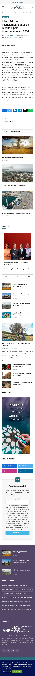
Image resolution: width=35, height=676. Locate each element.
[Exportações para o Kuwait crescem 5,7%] (17, 145)
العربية (21, 2)
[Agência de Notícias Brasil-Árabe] (18, 7)
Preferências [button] (7, 672)
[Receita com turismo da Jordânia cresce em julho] (6, 375)
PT (13, 2)
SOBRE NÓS (6, 621)
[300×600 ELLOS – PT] (17, 425)
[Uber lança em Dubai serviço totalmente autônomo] (6, 296)
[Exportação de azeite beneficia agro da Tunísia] (17, 332)
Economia (5, 17)
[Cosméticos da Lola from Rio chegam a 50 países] (6, 315)
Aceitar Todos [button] (17, 671)
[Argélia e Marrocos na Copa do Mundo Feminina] (6, 367)
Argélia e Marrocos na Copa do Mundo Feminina (16, 605)
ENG (16, 2)
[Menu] (3, 7)
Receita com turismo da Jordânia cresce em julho (16, 609)
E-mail (17, 499)
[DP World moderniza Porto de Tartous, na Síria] (17, 200)
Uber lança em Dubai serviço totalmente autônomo (17, 589)
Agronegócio (6, 339)
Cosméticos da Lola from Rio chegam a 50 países (17, 597)
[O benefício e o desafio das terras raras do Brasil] (6, 384)
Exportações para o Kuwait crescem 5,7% (14, 157)
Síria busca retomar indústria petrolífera (14, 185)
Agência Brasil (9, 35)
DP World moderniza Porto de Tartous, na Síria (16, 213)
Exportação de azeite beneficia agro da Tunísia (16, 601)
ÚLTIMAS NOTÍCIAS (9, 581)
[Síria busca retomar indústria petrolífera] (17, 173)
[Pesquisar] (32, 7)
